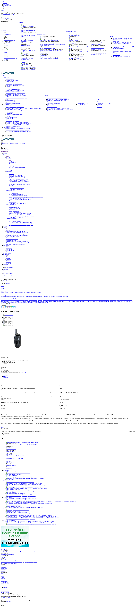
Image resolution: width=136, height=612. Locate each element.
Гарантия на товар (5, 583)
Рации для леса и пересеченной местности (11, 560)
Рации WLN (99, 300)
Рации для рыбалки (29, 300)
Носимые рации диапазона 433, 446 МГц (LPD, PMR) (35, 301)
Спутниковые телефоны (15, 221)
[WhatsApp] (11, 306)
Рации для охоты (38, 300)
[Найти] (1, 17)
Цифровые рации (18, 301)
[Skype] (13, 306)
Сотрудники (4, 567)
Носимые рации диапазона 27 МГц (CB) (81, 301)
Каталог (8, 157)
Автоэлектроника (13, 193)
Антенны (29, 296)
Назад (7, 156)
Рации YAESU (86, 300)
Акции (2, 573)
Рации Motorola (53, 300)
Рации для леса (13, 300)
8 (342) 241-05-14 (25, 372)
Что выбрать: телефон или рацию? (9, 563)
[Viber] (9, 306)
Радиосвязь (11, 161)
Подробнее (9, 447)
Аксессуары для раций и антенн (39, 296)
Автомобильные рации (14, 296)
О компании (9, 256)
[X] (7, 306)
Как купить (9, 248)
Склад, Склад (4, 427)
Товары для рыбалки (14, 207)
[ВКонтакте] (1, 306)
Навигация (11, 174)
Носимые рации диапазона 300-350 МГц (100, 301)
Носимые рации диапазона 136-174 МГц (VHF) (59, 301)
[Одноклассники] (3, 306)
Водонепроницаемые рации (123, 301)
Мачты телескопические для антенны (56, 296)
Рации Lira (80, 300)
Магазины (3, 569)
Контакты (3, 578)
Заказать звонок (4, 151)
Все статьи (3, 559)
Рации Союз (93, 300)
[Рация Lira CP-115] (8, 315)
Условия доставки (5, 582)
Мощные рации (74, 300)
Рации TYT (105, 300)
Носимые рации (4, 296)
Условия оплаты (4, 581)
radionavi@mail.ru (6, 280)
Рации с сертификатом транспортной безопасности (36, 302)
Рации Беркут (20, 302)
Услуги (8, 230)
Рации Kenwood (61, 300)
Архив (66, 296)
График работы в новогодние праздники (10, 557)
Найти (2, 605)
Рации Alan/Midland (5, 300)
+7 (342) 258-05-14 (5, 18)
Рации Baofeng (21, 300)
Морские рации (118, 300)
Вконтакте (7, 283)
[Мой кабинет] (1, 134)
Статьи (2, 576)
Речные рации (7, 302)
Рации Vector (113, 301)
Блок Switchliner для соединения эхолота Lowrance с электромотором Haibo (19, 551)
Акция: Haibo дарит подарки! (8, 554)
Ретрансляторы (23, 296)
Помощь (3, 579)
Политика (3, 571)
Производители (4, 568)
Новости (3, 574)
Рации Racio (68, 300)
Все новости (4, 549)
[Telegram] (15, 306)
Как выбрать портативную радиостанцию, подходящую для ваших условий (19, 562)
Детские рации (45, 300)
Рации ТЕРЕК (111, 300)
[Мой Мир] (5, 306)
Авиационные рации (9, 301)
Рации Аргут (14, 302)
